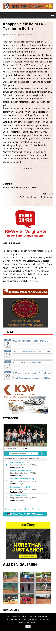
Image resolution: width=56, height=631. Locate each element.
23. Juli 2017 (11, 34)
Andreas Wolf (26, 34)
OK (28, 626)
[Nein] (52, 621)
